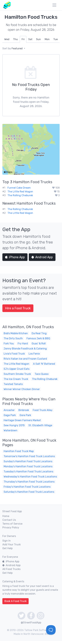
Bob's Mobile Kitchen (16, 333)
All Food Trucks (11, 569)
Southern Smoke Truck (17, 373)
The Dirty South (13, 338)
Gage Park (10, 415)
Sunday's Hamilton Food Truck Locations (28, 461)
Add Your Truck (11, 544)
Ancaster (9, 410)
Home (5, 516)
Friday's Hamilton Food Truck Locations (27, 486)
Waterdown (10, 430)
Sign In (6, 540)
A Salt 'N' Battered (44, 363)
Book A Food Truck (15, 601)
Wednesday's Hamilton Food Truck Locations (30, 476)
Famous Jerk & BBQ (38, 338)
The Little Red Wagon (20, 191)
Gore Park (25, 415)
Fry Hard (23, 343)
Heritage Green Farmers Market (22, 420)
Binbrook (23, 410)
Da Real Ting (39, 333)
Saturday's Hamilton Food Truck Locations (29, 491)
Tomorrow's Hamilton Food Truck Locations (29, 456)
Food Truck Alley (42, 410)
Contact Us (9, 519)
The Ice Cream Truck (16, 379)
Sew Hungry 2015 (14, 425)
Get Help (7, 548)
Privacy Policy (10, 527)
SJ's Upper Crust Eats (16, 368)
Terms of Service (12, 523)
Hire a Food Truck (18, 308)
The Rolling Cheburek (20, 195)
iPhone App (17, 257)
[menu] (54, 5)
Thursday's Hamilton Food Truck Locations (29, 481)
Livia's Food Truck (14, 353)
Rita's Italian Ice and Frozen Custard (25, 358)
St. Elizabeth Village (40, 425)
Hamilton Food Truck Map (19, 451)
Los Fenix (34, 353)
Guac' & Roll (39, 343)
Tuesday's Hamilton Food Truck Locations (28, 471)
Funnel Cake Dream (19, 187)
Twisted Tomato (13, 384)
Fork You (9, 343)
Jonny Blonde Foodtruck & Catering (25, 348)
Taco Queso (41, 373)
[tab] (6, 39)
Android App (44, 257)
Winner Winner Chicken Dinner (22, 389)
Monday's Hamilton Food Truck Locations (28, 466)
